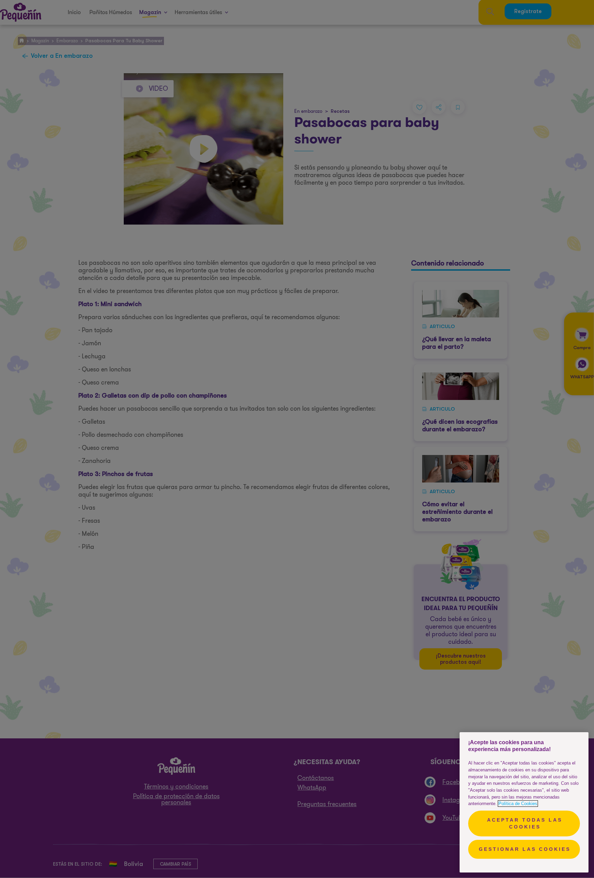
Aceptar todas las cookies (524, 823)
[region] (524, 802)
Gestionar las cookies (525, 849)
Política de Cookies (517, 803)
